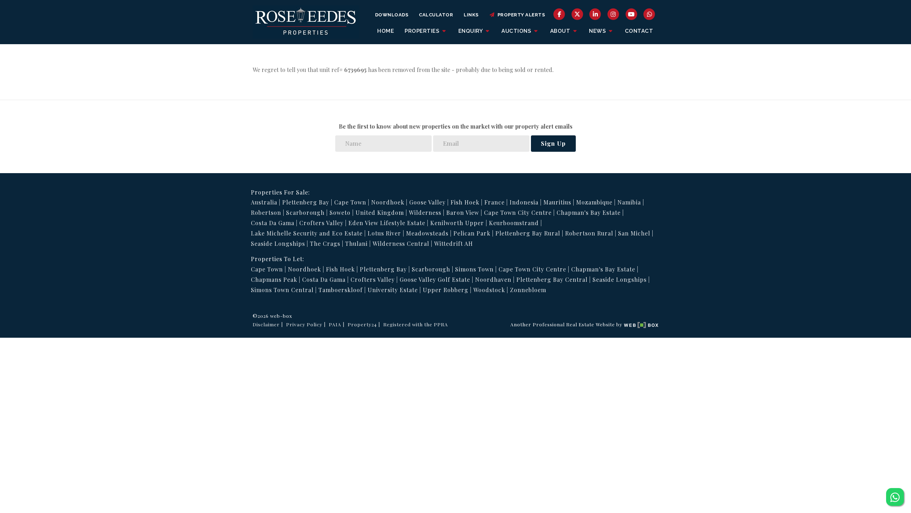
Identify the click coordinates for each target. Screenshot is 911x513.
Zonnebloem (528, 290)
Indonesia (524, 202)
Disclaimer (266, 324)
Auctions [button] (517, 31)
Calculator (436, 14)
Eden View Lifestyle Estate (386, 223)
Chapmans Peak (274, 279)
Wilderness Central (401, 243)
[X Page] (577, 14)
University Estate (393, 290)
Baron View (462, 212)
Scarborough (305, 212)
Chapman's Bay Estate (589, 212)
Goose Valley (427, 202)
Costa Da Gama (272, 223)
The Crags (325, 243)
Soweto (340, 212)
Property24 (362, 324)
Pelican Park (471, 233)
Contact (639, 31)
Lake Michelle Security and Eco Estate (307, 233)
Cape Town (350, 202)
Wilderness (425, 212)
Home (385, 31)
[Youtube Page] (631, 14)
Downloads (392, 14)
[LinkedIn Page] (595, 14)
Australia (264, 202)
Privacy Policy (304, 324)
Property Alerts (520, 14)
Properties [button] (423, 31)
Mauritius (557, 202)
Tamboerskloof (340, 290)
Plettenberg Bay (305, 202)
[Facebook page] (559, 14)
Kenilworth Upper (457, 223)
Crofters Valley (321, 223)
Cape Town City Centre (518, 212)
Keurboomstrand (514, 223)
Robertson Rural (589, 233)
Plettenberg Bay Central (552, 279)
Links (471, 14)
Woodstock (489, 290)
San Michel (634, 233)
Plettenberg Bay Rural (527, 233)
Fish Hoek (465, 202)
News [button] (598, 31)
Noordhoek (387, 202)
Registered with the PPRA (415, 324)
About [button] (561, 31)
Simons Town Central (282, 290)
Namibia (629, 202)
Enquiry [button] (471, 31)
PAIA (335, 324)
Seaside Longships (278, 243)
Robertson (266, 212)
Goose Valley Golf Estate (435, 279)
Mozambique (594, 202)
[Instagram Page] (613, 14)
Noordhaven (493, 279)
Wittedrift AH (453, 243)
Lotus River (384, 233)
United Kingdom (380, 212)
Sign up (553, 143)
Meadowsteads (427, 233)
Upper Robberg (445, 290)
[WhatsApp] (649, 14)
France (494, 202)
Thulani (356, 243)
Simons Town (474, 269)
